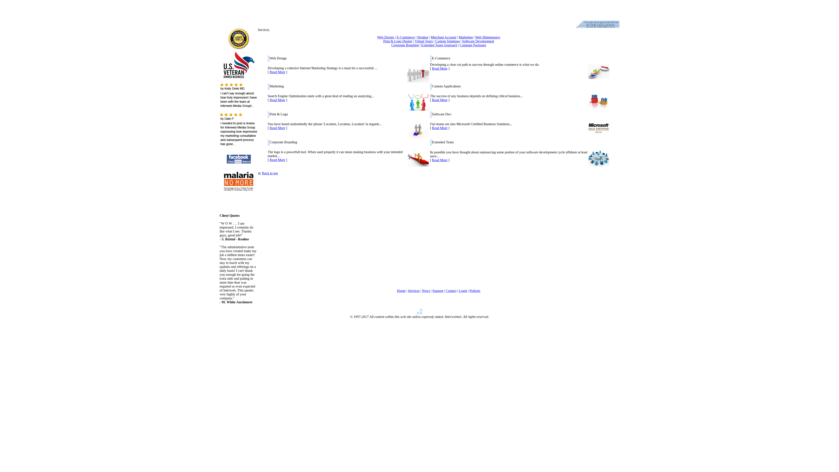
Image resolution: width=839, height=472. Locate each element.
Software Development (478, 41)
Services (414, 291)
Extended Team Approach (439, 45)
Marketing (466, 37)
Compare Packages (473, 45)
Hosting (422, 37)
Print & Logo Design (397, 41)
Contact (451, 291)
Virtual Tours (424, 41)
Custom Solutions (447, 41)
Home (401, 291)
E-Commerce (406, 37)
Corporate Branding (405, 45)
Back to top (270, 173)
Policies (475, 291)
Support (437, 291)
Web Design (385, 37)
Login (463, 291)
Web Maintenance (487, 37)
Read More (277, 72)
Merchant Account (443, 37)
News (426, 291)
